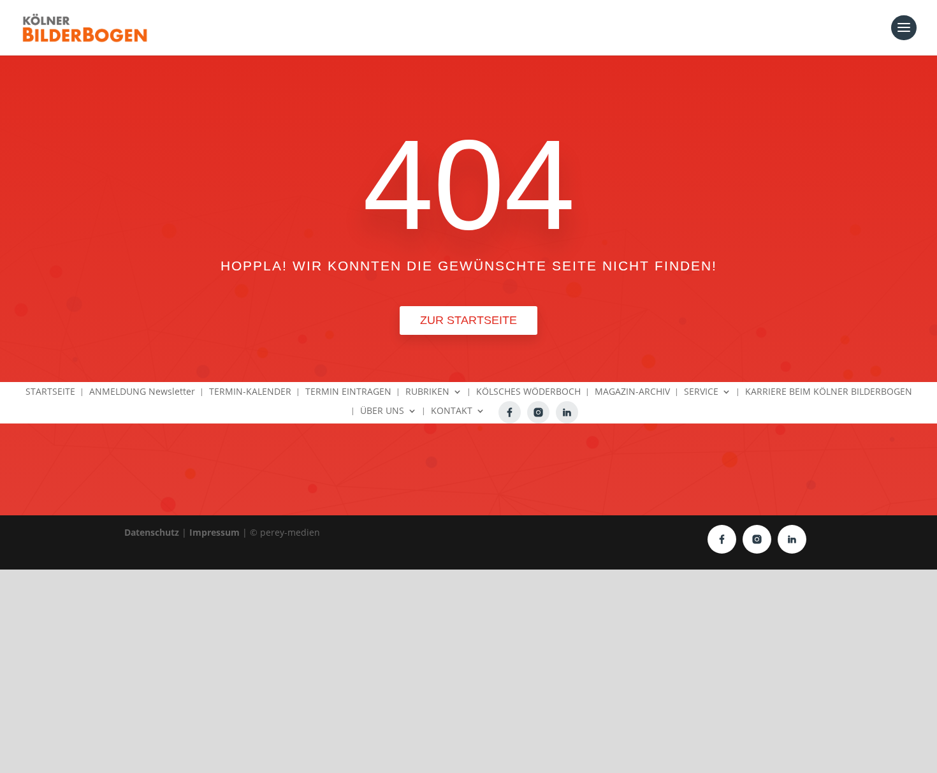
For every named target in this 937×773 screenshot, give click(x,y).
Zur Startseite (468, 320)
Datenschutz (151, 532)
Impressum (214, 532)
